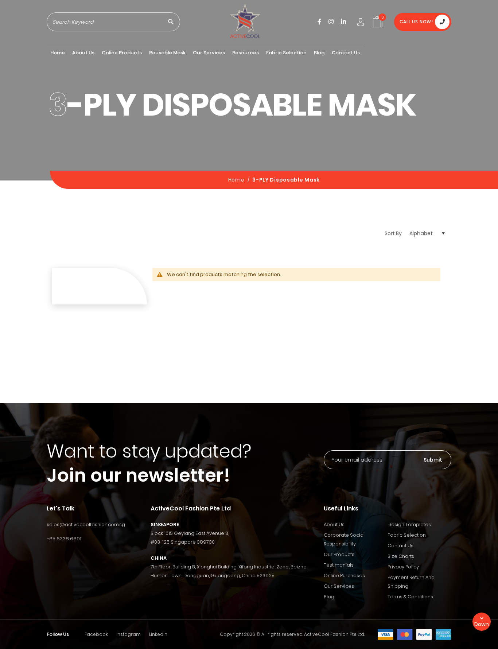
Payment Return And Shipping (411, 582)
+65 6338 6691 (64, 538)
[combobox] (104, 22)
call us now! (416, 22)
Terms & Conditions (410, 596)
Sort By (393, 233)
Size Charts (401, 556)
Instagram (128, 634)
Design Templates (409, 524)
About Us (334, 524)
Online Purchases (344, 575)
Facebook (96, 634)
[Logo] (245, 21)
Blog (329, 596)
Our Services (339, 586)
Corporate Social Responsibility (344, 539)
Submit (433, 459)
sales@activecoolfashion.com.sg (86, 524)
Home (237, 179)
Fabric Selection (407, 535)
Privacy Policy (403, 566)
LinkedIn (158, 634)
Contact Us (400, 545)
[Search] (171, 22)
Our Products (339, 554)
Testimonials (339, 564)
